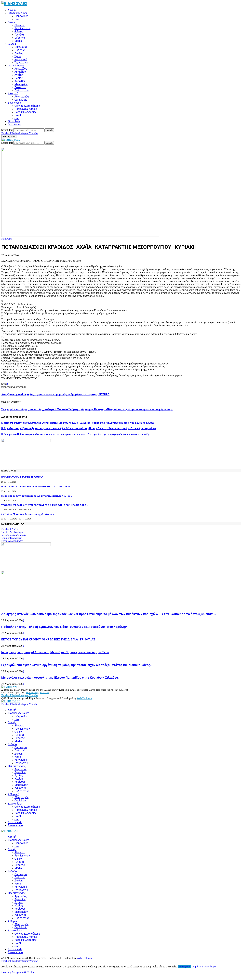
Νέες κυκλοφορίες (25, 112)
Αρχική (12, 10)
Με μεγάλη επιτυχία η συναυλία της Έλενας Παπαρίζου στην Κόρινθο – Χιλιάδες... (60, 677)
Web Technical (84, 698)
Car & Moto (20, 99)
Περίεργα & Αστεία (25, 108)
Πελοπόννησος (16, 65)
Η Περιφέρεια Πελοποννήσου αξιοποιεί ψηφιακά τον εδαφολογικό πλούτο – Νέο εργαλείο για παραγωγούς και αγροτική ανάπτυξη (75, 434)
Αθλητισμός (21, 96)
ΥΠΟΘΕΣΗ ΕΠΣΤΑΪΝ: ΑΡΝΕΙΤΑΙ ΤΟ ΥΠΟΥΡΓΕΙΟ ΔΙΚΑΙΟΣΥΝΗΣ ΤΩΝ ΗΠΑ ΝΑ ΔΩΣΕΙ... (44, 505)
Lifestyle (19, 37)
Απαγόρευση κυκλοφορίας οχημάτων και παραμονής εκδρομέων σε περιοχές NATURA (55, 394)
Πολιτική (19, 50)
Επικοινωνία (14, 124)
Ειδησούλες (21, 16)
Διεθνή (18, 53)
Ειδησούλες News (17, 13)
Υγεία (17, 56)
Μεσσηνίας (21, 84)
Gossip (11, 22)
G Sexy (18, 31)
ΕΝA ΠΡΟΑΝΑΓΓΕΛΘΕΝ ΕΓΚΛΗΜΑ (22, 476)
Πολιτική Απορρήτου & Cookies (18, 972)
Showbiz (19, 25)
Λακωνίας (20, 87)
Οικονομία (20, 46)
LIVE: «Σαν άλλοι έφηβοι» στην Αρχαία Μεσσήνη (28, 514)
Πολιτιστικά (21, 90)
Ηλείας (18, 78)
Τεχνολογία (21, 62)
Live (16, 19)
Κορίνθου (20, 81)
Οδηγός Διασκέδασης (27, 105)
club (16, 118)
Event (17, 115)
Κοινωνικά (20, 59)
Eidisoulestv (14, 121)
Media (18, 40)
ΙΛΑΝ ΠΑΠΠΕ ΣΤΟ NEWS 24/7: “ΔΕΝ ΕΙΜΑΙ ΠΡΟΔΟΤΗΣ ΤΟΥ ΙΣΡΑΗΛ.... (37, 486)
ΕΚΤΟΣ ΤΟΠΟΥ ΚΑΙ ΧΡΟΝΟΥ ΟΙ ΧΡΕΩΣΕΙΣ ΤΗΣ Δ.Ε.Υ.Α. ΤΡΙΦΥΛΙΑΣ (48, 639)
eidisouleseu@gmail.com (37, 692)
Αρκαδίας (20, 71)
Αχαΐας (18, 74)
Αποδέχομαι (184, 966)
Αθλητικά (13, 93)
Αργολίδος (20, 68)
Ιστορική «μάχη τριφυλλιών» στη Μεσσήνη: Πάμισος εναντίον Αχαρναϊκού (55, 652)
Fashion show (22, 28)
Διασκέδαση (14, 102)
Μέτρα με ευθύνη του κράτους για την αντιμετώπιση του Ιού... (36, 495)
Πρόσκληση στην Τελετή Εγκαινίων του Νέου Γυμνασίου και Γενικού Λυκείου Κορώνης (64, 627)
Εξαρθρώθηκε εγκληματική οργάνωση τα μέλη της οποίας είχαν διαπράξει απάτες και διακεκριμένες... (76, 665)
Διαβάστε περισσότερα (204, 966)
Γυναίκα (19, 34)
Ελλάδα (12, 44)
